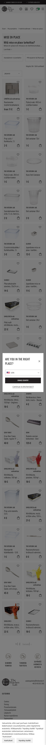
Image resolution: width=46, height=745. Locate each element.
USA (12, 372)
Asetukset (8, 740)
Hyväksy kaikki (25, 740)
